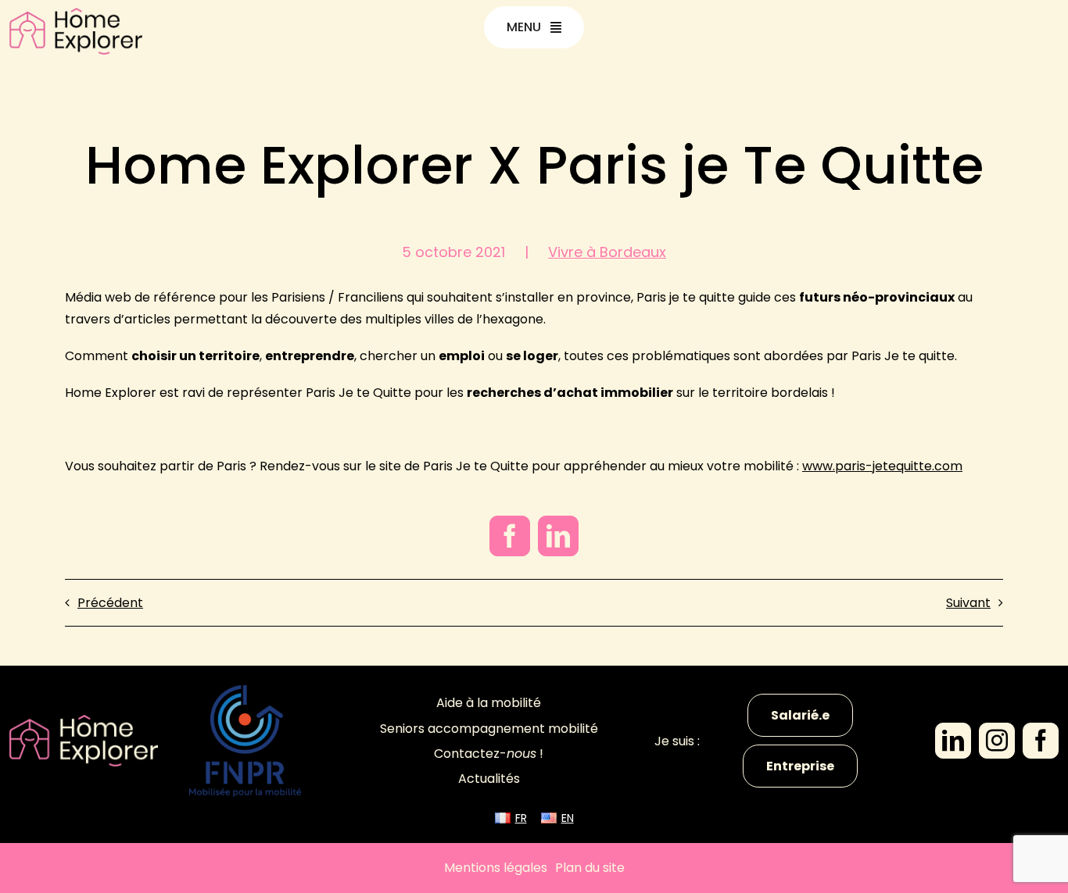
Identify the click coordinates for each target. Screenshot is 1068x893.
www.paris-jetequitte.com (882, 466)
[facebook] (1041, 741)
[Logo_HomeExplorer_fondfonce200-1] (83, 721)
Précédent (110, 603)
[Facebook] (510, 536)
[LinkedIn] (558, 536)
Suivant (968, 603)
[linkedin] (953, 741)
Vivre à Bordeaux (607, 252)
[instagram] (997, 741)
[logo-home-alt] (75, 14)
